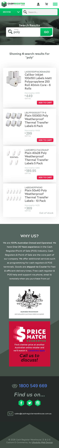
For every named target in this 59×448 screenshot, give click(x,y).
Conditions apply (36, 350)
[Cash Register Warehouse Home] (13, 4)
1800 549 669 (33, 386)
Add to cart (45, 103)
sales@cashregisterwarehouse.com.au (33, 413)
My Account (38, 4)
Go (46, 32)
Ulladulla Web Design (42, 442)
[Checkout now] (46, 4)
